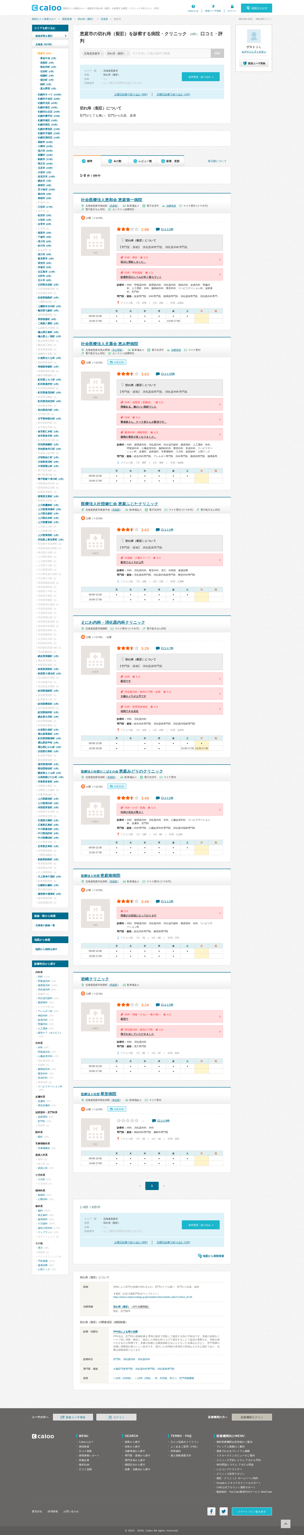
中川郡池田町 (48, 833)
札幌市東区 (47, 107)
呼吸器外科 (44, 1052)
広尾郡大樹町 (48, 820)
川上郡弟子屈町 (49, 876)
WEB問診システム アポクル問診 (235, 1464)
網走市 (44, 180)
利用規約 (176, 1451)
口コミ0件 (163, 1120)
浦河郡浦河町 (48, 764)
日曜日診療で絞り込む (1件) (173, 94)
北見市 (45, 167)
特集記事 (84, 1460)
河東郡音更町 (48, 781)
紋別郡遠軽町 (48, 690)
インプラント (45, 1232)
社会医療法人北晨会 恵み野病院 (109, 344)
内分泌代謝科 (45, 998)
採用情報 (53, 1511)
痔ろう (173, 1378)
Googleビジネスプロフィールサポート (239, 1483)
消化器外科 (144, 1359)
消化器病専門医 (165, 1368)
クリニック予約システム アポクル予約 (239, 1460)
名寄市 (44, 224)
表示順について (217, 161)
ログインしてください (254, 51)
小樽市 (45, 146)
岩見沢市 (46, 176)
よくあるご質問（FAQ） (185, 1446)
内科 (40, 976)
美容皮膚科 (44, 1105)
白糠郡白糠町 (48, 885)
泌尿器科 (43, 1116)
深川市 (44, 254)
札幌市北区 (47, 103)
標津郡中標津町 (49, 894)
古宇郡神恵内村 (49, 418)
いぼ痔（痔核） (143, 1378)
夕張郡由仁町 (48, 457)
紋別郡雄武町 (48, 712)
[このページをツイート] (224, 1511)
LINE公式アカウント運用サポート (236, 1487)
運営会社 (37, 1511)
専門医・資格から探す (138, 1455)
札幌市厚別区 (49, 129)
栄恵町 (47, 62)
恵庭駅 (113, 205)
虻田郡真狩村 (48, 384)
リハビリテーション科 (50, 1086)
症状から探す (132, 1446)
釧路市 (45, 159)
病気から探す (132, 1442)
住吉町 (47, 71)
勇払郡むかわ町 (49, 747)
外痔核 (163, 1378)
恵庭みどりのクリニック (122, 771)
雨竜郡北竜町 (48, 496)
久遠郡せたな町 (49, 358)
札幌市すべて (49, 94)
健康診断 (43, 1265)
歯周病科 (43, 1219)
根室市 (44, 232)
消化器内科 (129, 1359)
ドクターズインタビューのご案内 (236, 1455)
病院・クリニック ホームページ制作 (237, 1478)
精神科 (41, 1195)
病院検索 (67, 19)
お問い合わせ (71, 1511)
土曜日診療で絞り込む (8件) (131, 94)
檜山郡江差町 (48, 332)
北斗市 (44, 280)
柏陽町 (47, 75)
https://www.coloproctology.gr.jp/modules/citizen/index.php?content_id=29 (152, 1297)
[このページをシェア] (211, 1511)
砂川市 (44, 245)
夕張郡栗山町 (48, 466)
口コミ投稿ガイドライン (185, 1442)
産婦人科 (43, 1168)
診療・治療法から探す (138, 1469)
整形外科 (43, 1073)
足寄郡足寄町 (48, 846)
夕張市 (44, 172)
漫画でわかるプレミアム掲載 (233, 1451)
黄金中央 (48, 58)
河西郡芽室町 (48, 807)
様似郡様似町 (48, 768)
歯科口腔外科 (45, 1228)
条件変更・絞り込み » (200, 77)
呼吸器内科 (44, 981)
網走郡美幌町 (48, 656)
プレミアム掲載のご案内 (231, 1446)
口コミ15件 (168, 374)
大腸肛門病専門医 (123, 1368)
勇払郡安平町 (48, 742)
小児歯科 (43, 1223)
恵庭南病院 (100, 875)
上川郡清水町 (48, 803)
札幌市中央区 (49, 98)
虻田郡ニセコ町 (49, 379)
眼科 (40, 1136)
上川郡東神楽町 (49, 509)
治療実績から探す (135, 1451)
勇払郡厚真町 (48, 734)
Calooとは (193, 11)
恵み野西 (48, 88)
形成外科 (43, 1077)
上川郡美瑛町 (48, 535)
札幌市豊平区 (49, 116)
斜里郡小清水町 (49, 673)
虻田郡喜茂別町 (49, 392)
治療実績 (171, 205)
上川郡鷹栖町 (48, 505)
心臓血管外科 (45, 1056)
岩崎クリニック (95, 979)
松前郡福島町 (48, 297)
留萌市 (44, 185)
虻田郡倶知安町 (49, 401)
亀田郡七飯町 (48, 310)
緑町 (45, 84)
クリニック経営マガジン (231, 1473)
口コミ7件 (167, 648)
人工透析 (43, 1028)
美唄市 (44, 198)
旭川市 (45, 150)
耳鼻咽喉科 (44, 1148)
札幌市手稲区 (49, 133)
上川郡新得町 (48, 798)
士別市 (44, 219)
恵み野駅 (117, 350)
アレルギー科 (45, 1011)
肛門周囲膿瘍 (186, 1378)
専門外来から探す (135, 1460)
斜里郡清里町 (48, 669)
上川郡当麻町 (48, 513)
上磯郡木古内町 (49, 306)
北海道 (104, 19)
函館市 (45, 142)
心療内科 (43, 1199)
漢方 (40, 1247)
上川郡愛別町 (48, 522)
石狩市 (44, 276)
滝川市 (44, 241)
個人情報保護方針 (181, 1455)
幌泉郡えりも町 (49, 773)
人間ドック (44, 1269)
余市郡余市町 (48, 435)
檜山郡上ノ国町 (49, 336)
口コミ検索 (85, 1451)
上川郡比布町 (48, 518)
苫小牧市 (46, 189)
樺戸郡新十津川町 (50, 479)
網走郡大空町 (48, 716)
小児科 (41, 1179)
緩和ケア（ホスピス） (50, 1032)
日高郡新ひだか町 (50, 777)
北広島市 (46, 271)
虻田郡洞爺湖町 (49, 738)
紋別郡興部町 (48, 703)
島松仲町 (48, 67)
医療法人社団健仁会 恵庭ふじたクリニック (119, 504)
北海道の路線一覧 (45, 925)
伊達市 (44, 267)
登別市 (44, 263)
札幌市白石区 (49, 111)
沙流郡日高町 (48, 751)
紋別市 (44, 215)
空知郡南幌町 (48, 444)
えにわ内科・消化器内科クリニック (113, 622)
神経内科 (43, 1015)
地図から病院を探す (46, 949)
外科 (40, 1047)
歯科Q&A (84, 1464)
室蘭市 (45, 155)
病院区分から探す (135, 1464)
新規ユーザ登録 (213, 11)
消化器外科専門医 (145, 1368)
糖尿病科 (43, 1002)
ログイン (232, 11)
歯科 (40, 1210)
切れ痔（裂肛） (86, 19)
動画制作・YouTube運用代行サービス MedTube (244, 1491)
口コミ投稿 (85, 1469)
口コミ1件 (167, 529)
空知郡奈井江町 (49, 448)
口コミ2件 (167, 229)
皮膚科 (41, 1101)
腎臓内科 (43, 1024)
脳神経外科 (44, 1069)
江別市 (45, 206)
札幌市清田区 (49, 137)
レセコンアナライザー (229, 1469)
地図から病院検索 (213, 1256)
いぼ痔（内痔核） (123, 1378)
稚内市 (44, 194)
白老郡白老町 (48, 729)
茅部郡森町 (47, 319)
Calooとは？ (86, 1442)
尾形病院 (98, 1094)
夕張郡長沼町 (48, 461)
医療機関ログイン (252, 1417)
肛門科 (117, 1359)
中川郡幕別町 (48, 829)
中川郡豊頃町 (48, 837)
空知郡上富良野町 (50, 539)
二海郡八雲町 (48, 323)
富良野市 (46, 258)
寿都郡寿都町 (48, 366)
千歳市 (44, 237)
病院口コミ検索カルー (44, 19)
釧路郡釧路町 (48, 859)
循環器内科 (44, 985)
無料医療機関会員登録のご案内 (235, 1442)
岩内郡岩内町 (48, 409)
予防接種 (43, 1261)
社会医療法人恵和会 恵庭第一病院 (111, 200)
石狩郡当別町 (48, 284)
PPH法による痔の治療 (125, 1331)
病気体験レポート (89, 1455)
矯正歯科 (43, 1215)
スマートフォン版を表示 (252, 1511)
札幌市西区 (47, 124)
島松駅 (116, 1100)
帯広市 (45, 163)
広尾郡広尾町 (48, 824)
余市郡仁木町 (48, 431)
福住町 (47, 79)
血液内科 (43, 1019)
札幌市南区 (47, 120)
